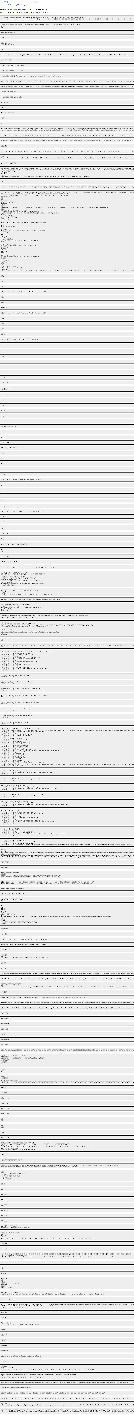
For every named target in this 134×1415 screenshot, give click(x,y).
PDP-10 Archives (16, 9)
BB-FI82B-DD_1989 (30, 9)
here (39, 12)
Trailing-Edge (4, 9)
